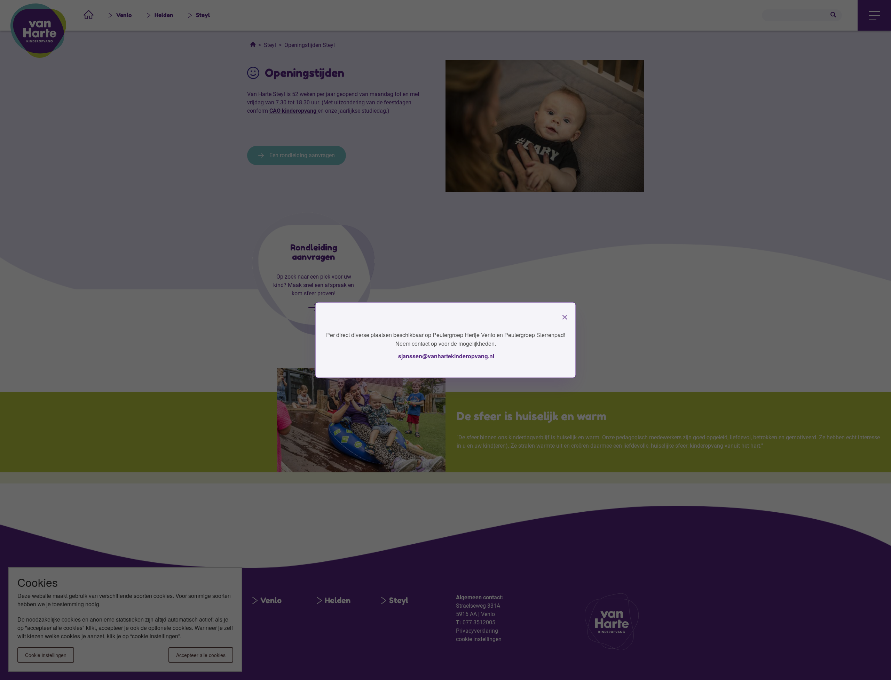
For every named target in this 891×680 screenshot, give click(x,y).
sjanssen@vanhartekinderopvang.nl (445, 356)
